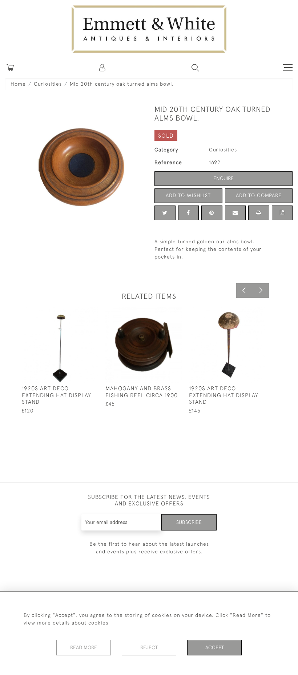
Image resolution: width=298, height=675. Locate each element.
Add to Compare (259, 195)
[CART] (10, 67)
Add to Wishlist (188, 195)
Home (18, 84)
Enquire (223, 178)
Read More (83, 647)
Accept (214, 647)
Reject (149, 647)
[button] (195, 67)
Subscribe (189, 522)
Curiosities (48, 84)
